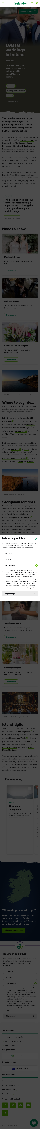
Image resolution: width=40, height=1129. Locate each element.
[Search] (37, 3)
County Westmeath (9, 747)
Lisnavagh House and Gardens (14, 458)
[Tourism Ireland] (20, 3)
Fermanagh (30, 424)
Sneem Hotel (19, 431)
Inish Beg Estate (24, 731)
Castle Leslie (24, 517)
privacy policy (31, 588)
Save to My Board (26, 11)
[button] (36, 538)
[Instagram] (13, 1105)
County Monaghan (9, 517)
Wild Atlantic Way (27, 140)
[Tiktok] (5, 1113)
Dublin (26, 449)
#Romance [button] (11, 86)
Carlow (20, 461)
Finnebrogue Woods (18, 738)
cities (32, 151)
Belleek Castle (20, 523)
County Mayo (7, 526)
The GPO (14, 449)
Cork (4, 734)
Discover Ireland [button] (12, 930)
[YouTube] (28, 1105)
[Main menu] (2, 3)
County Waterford (24, 421)
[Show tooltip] (36, 565)
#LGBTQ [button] (10, 95)
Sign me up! (10, 594)
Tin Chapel (26, 741)
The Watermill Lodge (21, 427)
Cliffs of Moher (17, 452)
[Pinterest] (20, 1105)
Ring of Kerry (10, 434)
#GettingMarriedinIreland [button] (16, 91)
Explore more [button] (11, 271)
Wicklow (30, 461)
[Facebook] (5, 1105)
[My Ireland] (32, 3)
